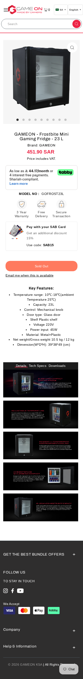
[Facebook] (12, 591)
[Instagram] (5, 591)
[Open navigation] (5, 9)
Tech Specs (37, 366)
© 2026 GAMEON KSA (25, 664)
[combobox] (36, 24)
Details (21, 366)
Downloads (57, 366)
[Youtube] (20, 591)
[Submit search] (76, 24)
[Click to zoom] (72, 47)
